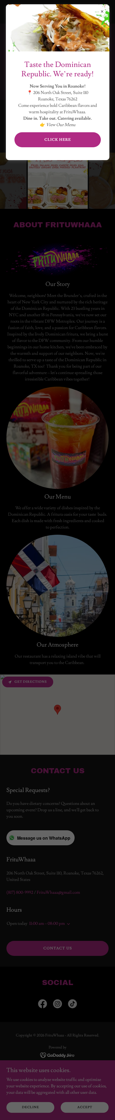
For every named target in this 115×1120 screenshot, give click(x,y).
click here (57, 139)
